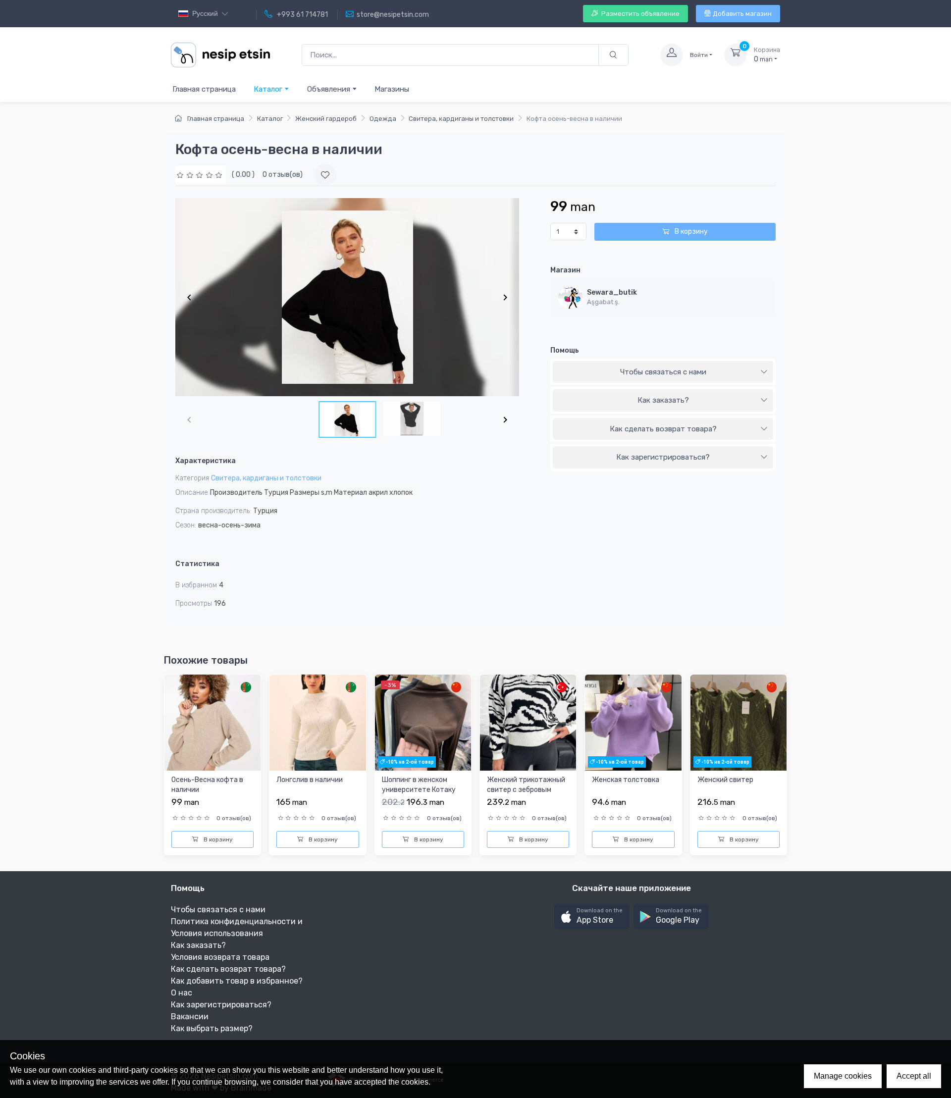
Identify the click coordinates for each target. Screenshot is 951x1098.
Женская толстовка (625, 780)
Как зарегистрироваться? (663, 457)
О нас (181, 992)
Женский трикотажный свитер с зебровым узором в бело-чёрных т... (526, 794)
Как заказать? (663, 400)
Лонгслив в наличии (309, 780)
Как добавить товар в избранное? (237, 981)
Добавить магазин (742, 13)
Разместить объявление (640, 13)
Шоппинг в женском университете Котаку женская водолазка (419, 789)
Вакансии (190, 1016)
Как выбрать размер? (212, 1028)
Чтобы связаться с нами (663, 371)
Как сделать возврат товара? (663, 428)
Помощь (564, 350)
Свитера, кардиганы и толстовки (461, 118)
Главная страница (204, 89)
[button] (592, 916)
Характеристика (205, 461)
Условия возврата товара (220, 957)
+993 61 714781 (301, 14)
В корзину (690, 231)
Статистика (197, 564)
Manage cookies (843, 1076)
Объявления (329, 89)
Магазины (391, 89)
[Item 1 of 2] (347, 297)
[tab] (663, 372)
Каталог (269, 89)
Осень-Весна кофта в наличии (207, 785)
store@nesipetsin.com (393, 14)
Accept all (914, 1076)
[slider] (200, 174)
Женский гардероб (326, 118)
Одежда (383, 118)
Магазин (565, 270)
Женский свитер (725, 780)
